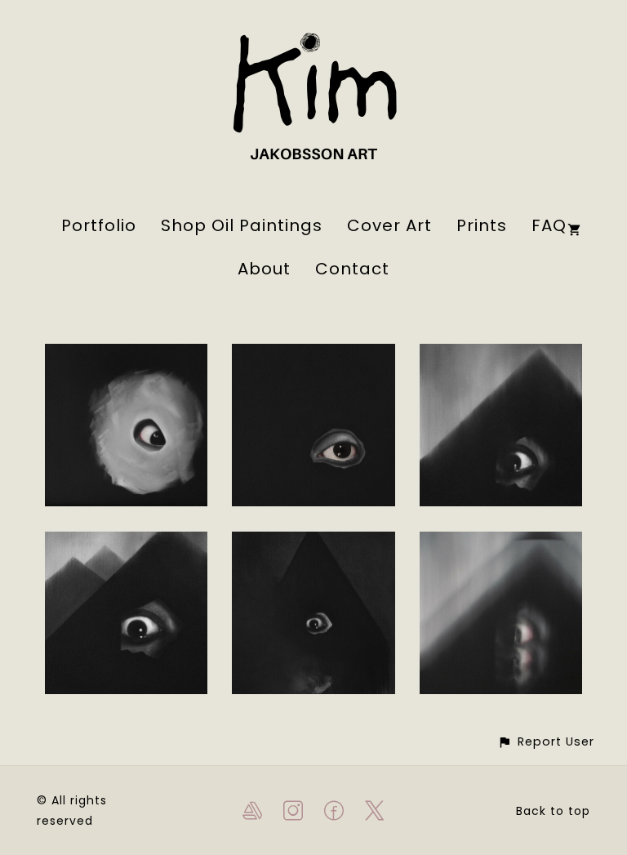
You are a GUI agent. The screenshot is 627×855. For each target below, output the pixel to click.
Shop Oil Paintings (241, 225)
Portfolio (98, 225)
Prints (481, 225)
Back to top (553, 811)
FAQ (549, 225)
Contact (352, 268)
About (264, 268)
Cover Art (389, 225)
